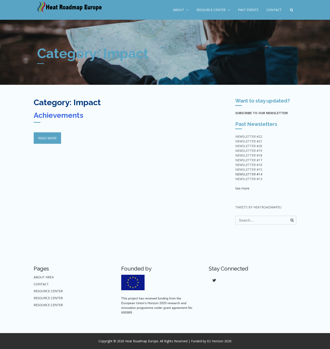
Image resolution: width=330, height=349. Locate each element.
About (178, 10)
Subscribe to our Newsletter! (261, 113)
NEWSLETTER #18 (248, 155)
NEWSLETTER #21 (248, 141)
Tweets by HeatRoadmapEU (258, 207)
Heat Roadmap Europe (141, 341)
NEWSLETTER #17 (248, 160)
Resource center (48, 298)
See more (242, 188)
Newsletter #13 (248, 179)
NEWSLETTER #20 (248, 146)
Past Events (248, 10)
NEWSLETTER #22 (248, 136)
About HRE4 (43, 277)
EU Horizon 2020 (219, 341)
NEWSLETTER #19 (248, 150)
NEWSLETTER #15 (248, 169)
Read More (47, 138)
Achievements (58, 115)
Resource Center (211, 10)
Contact (274, 10)
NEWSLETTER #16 (248, 165)
